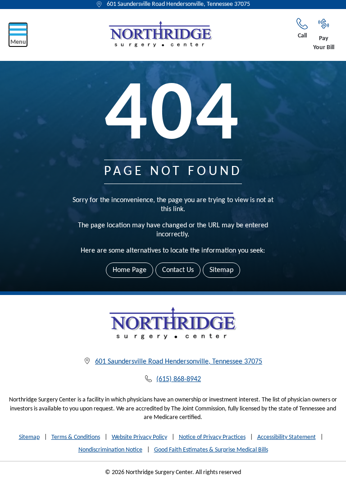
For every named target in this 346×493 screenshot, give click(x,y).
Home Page (129, 270)
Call (302, 35)
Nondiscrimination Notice (110, 450)
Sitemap (221, 270)
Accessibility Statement (286, 437)
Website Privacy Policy (139, 437)
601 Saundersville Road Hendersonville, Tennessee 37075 (178, 4)
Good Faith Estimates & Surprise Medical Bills (211, 450)
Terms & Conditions (75, 437)
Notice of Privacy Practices (212, 437)
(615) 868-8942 (178, 379)
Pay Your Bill (323, 43)
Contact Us (178, 270)
